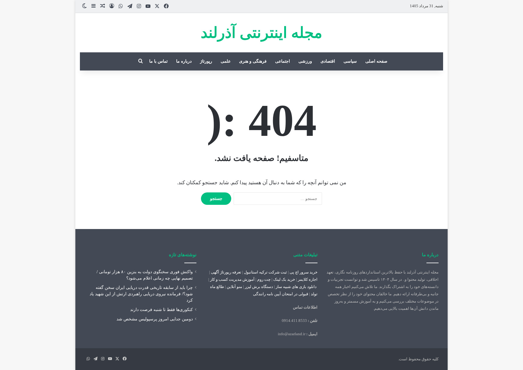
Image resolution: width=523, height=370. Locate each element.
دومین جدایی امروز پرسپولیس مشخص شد (155, 319)
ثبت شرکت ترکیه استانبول (265, 272)
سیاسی (350, 61)
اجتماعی (282, 61)
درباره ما (184, 61)
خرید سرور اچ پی (303, 272)
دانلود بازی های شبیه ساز (296, 286)
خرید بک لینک (284, 279)
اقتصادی (328, 61)
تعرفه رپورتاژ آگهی (226, 272)
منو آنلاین (234, 286)
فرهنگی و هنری (253, 61)
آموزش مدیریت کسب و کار (232, 279)
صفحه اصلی (376, 61)
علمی (226, 61)
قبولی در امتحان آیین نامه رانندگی (280, 294)
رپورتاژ (206, 61)
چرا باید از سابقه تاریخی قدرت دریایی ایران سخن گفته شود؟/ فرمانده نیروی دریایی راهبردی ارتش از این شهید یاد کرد (141, 294)
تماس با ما (158, 61)
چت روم (264, 279)
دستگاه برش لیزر (259, 286)
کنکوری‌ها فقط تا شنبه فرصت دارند (161, 309)
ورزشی (305, 61)
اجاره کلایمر (307, 279)
